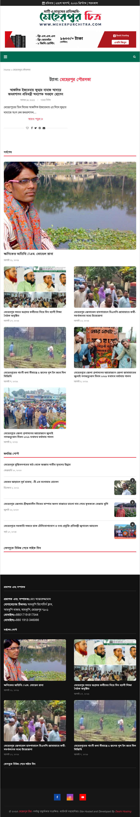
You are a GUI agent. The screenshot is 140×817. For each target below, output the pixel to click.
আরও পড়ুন (34, 119)
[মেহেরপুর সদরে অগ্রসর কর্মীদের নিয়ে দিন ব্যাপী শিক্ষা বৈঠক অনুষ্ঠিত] (35, 287)
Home (7, 69)
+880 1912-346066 (26, 620)
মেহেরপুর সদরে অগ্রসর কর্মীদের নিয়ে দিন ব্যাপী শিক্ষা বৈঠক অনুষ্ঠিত (33, 314)
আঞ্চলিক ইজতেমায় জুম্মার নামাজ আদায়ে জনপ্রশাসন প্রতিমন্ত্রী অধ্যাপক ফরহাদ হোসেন (35, 92)
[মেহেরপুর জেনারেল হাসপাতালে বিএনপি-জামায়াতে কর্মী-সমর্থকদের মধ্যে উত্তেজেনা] (105, 287)
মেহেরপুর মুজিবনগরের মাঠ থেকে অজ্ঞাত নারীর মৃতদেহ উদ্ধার (37, 465)
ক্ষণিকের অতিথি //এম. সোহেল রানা (28, 254)
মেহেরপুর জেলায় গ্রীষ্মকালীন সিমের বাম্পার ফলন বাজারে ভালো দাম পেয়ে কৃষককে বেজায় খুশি (56, 504)
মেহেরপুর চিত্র (24, 811)
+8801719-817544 (26, 615)
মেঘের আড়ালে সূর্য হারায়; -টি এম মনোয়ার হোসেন (31, 482)
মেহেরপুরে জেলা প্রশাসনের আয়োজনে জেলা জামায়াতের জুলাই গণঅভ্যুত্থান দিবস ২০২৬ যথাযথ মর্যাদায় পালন (105, 374)
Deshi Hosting (123, 811)
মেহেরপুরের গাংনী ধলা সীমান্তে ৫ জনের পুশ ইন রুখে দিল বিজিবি (35, 374)
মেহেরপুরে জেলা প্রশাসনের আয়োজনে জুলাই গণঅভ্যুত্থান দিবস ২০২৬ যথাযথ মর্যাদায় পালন (28, 435)
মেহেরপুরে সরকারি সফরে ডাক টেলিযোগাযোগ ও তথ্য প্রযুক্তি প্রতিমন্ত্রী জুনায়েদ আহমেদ (51, 526)
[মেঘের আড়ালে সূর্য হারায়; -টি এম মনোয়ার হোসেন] (125, 487)
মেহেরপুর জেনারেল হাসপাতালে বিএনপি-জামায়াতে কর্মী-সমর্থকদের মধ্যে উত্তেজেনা (105, 314)
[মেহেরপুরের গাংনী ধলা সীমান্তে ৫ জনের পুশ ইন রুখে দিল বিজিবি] (35, 347)
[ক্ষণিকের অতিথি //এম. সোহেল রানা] (70, 206)
